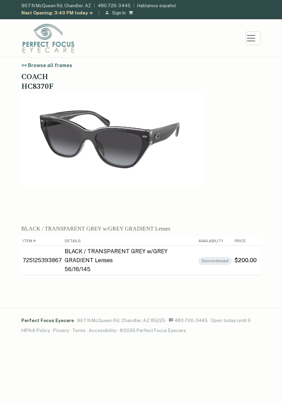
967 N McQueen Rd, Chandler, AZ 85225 (121, 320)
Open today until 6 (231, 320)
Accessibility (103, 330)
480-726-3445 (114, 5)
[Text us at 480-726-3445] (171, 320)
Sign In (119, 12)
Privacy (61, 330)
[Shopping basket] (132, 13)
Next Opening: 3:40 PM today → (57, 12)
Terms (79, 330)
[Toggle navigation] (253, 38)
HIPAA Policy (35, 330)
